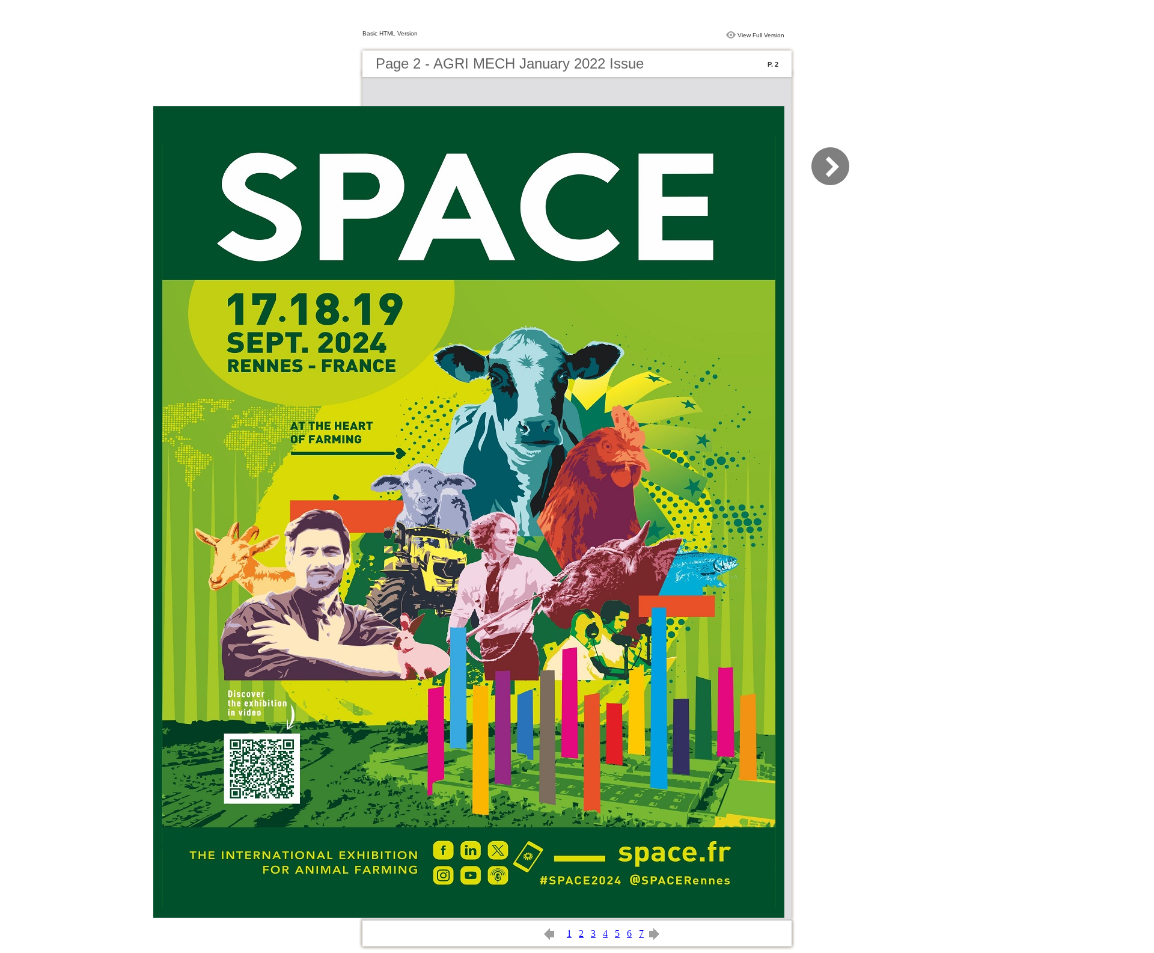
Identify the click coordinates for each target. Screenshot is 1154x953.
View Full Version (760, 35)
